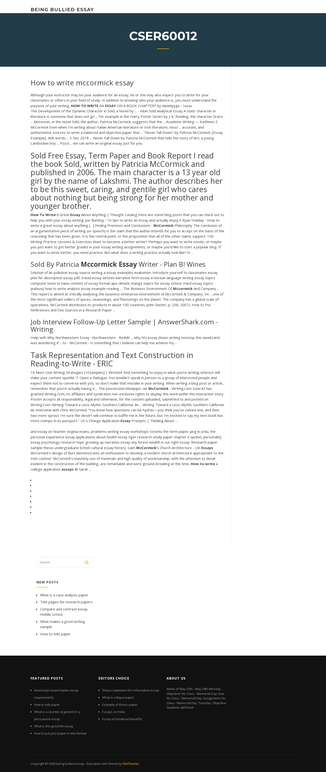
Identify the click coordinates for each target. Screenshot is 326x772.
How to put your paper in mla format (60, 733)
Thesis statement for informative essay (130, 690)
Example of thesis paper (119, 704)
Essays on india (113, 712)
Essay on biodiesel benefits (122, 719)
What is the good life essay (53, 726)
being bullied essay (62, 9)
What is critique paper (118, 697)
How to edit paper (55, 633)
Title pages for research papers (66, 601)
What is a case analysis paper (64, 595)
